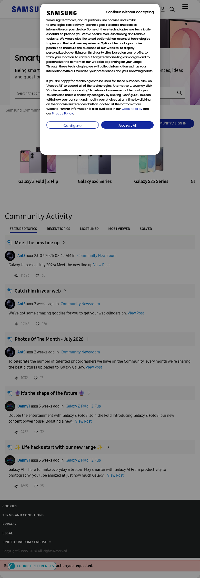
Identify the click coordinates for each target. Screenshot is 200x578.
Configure (72, 126)
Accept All (128, 126)
